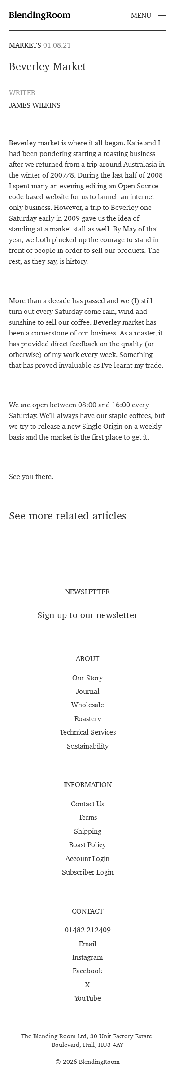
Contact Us (87, 803)
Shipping (87, 831)
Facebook (87, 970)
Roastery (87, 718)
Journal (88, 691)
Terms (88, 817)
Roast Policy (87, 844)
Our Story (87, 677)
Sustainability (88, 745)
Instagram (87, 957)
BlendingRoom (99, 1062)
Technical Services (88, 731)
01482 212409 (88, 929)
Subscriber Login (88, 871)
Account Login (87, 858)
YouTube (87, 997)
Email (87, 943)
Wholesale (87, 704)
